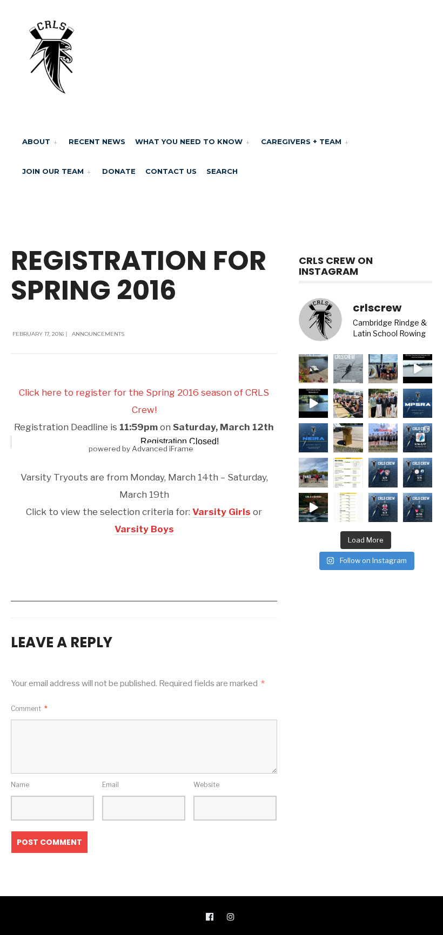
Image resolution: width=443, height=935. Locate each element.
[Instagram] (231, 916)
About (36, 141)
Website (206, 785)
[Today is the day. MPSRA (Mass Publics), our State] (417, 403)
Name (20, 785)
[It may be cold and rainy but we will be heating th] (383, 472)
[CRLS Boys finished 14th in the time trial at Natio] (417, 368)
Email (110, 785)
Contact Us (171, 171)
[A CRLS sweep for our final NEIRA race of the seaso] (348, 472)
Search (222, 171)
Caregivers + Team (301, 141)
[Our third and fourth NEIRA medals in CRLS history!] (383, 403)
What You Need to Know (189, 141)
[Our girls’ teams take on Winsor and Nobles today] (417, 472)
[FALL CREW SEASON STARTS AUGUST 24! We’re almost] (313, 368)
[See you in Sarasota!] (313, 403)
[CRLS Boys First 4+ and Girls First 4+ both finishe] (383, 437)
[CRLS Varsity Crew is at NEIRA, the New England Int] (313, 437)
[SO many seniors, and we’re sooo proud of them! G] (313, 472)
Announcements (98, 333)
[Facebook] (209, 916)
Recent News (97, 141)
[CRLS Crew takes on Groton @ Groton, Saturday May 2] (383, 507)
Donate (119, 171)
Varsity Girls (221, 511)
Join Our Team (53, 171)
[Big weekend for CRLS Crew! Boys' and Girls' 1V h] (417, 437)
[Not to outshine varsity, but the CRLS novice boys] (348, 437)
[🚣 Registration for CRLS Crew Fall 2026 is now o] (348, 368)
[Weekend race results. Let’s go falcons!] (348, 507)
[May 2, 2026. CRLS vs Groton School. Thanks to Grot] (313, 507)
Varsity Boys (144, 529)
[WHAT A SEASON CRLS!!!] (348, 403)
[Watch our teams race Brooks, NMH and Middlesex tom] (417, 507)
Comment (29, 708)
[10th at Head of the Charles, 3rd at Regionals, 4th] (383, 368)
